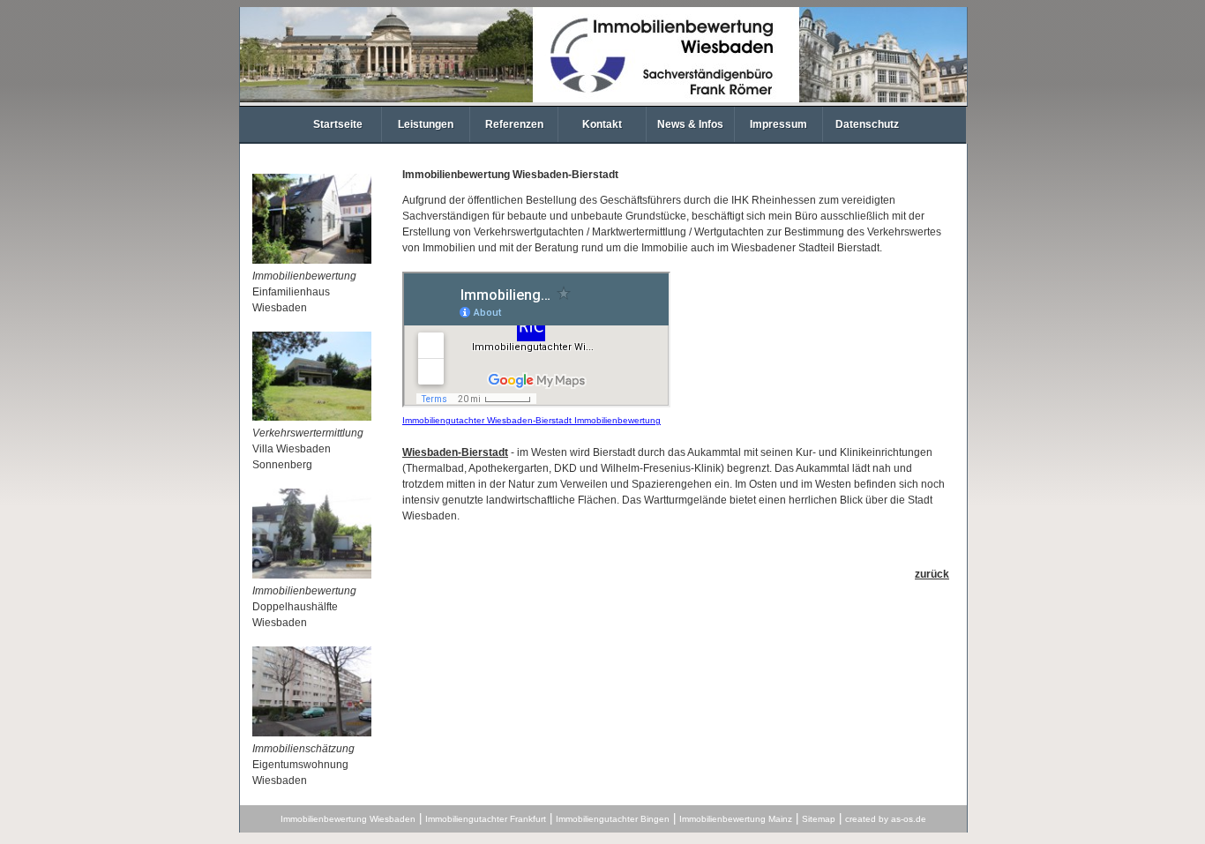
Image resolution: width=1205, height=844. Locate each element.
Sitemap (818, 819)
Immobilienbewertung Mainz (735, 819)
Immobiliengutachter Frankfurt (485, 819)
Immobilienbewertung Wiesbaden (348, 819)
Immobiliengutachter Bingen (613, 819)
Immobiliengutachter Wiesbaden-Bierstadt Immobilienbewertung (531, 420)
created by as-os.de (885, 819)
